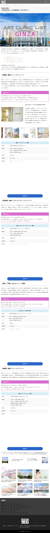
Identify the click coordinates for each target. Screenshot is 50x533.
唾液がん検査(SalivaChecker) (28, 525)
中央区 (21, 452)
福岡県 (20, 512)
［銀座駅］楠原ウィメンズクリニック (13, 57)
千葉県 (5, 505)
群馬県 (21, 505)
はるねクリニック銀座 (17, 60)
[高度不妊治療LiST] (3, 1)
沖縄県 (14, 512)
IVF (8, 452)
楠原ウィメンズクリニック (30, 452)
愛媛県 (8, 511)
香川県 (11, 511)
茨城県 (24, 505)
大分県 (8, 512)
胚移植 (41, 452)
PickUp (3, 8)
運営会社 (21, 525)
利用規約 (9, 525)
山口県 (5, 509)
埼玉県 (8, 505)
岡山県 (8, 509)
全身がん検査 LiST (37, 525)
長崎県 (23, 512)
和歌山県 (14, 508)
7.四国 (2, 511)
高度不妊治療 (38, 453)
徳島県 (5, 511)
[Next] (46, 132)
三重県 (5, 508)
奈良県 (21, 508)
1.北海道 (2, 502)
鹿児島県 (26, 512)
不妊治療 (18, 452)
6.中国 (2, 509)
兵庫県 (11, 508)
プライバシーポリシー (16, 525)
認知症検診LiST (43, 525)
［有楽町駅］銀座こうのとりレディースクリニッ (15, 58)
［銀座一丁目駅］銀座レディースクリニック (14, 61)
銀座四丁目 (30, 453)
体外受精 (23, 452)
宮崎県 (11, 512)
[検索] (45, 2)
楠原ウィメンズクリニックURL (16, 161)
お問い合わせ (27, 527)
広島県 (14, 509)
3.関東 (2, 505)
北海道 (6, 502)
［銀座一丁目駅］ (9, 60)
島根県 (11, 509)
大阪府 (18, 508)
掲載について (5, 525)
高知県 (14, 511)
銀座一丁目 (22, 453)
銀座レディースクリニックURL (17, 413)
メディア (7, 8)
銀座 (43, 452)
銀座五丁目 (26, 453)
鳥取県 (17, 509)
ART (3, 452)
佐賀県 (5, 512)
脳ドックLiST (22, 527)
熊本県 (17, 512)
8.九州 (2, 512)
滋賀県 (24, 508)
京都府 (8, 508)
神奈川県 (17, 505)
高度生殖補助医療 (43, 453)
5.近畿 (2, 508)
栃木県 (14, 505)
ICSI (6, 452)
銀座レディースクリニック (15, 453)
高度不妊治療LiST (22, 531)
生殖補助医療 (37, 452)
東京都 (11, 505)
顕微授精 (33, 453)
